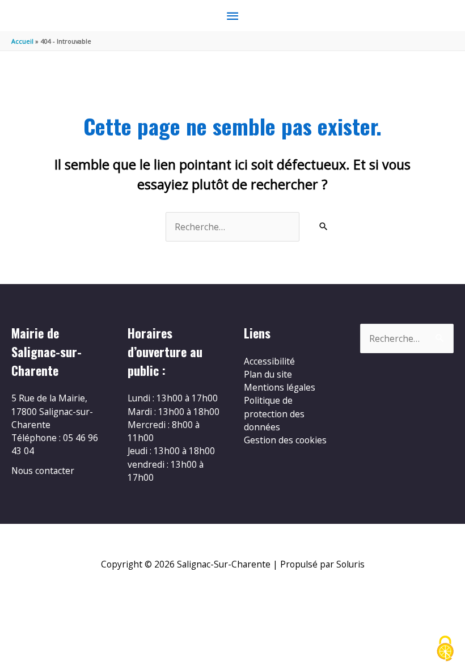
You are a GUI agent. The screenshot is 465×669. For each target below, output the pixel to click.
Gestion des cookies (285, 440)
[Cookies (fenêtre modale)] (445, 649)
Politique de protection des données (274, 413)
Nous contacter (42, 470)
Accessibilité (269, 361)
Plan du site (268, 374)
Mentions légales (279, 387)
